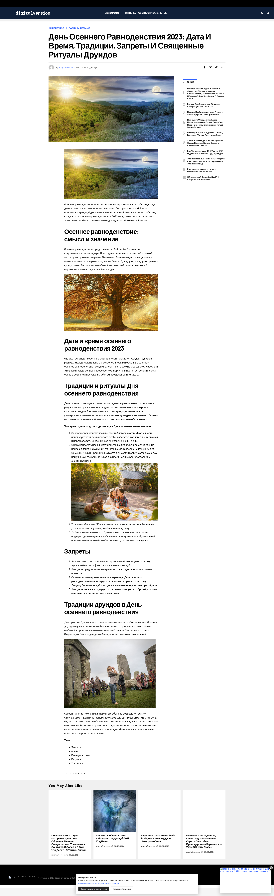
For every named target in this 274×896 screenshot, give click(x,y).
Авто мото (112, 12)
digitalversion (67, 67)
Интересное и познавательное (146, 12)
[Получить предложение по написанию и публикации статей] (245, 880)
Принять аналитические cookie (93, 889)
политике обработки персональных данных (98, 883)
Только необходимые (122, 889)
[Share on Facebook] (204, 67)
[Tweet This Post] (210, 67)
